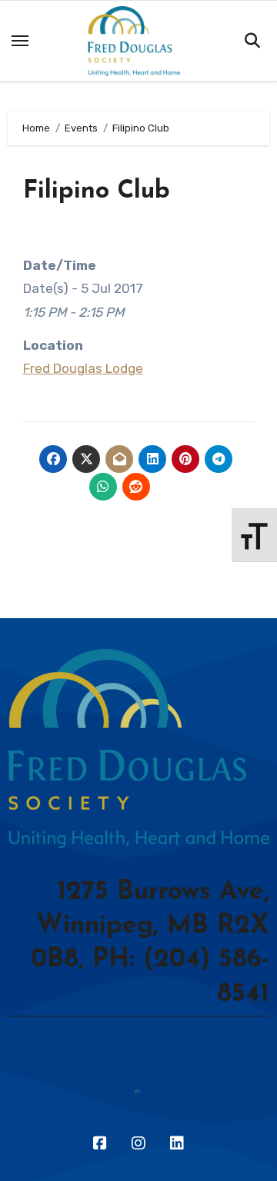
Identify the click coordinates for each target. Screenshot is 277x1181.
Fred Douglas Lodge (83, 368)
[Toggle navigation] (20, 41)
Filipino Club (96, 191)
